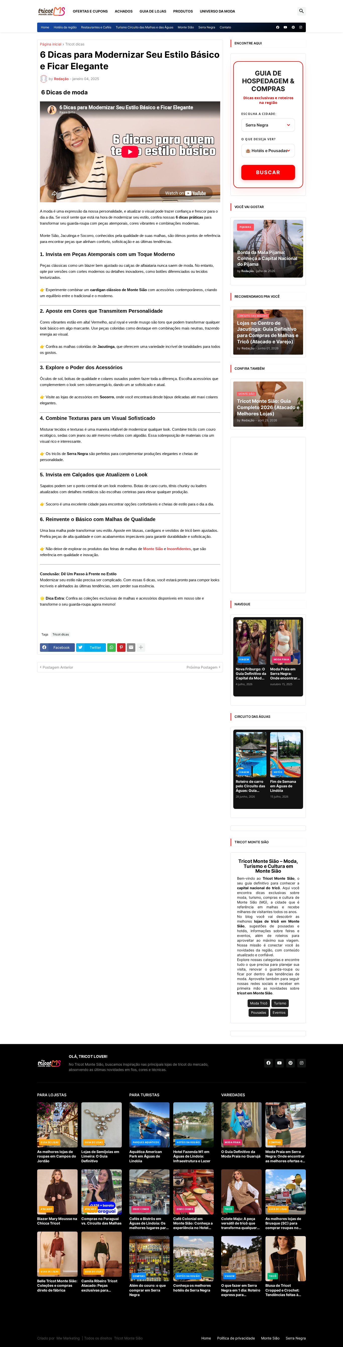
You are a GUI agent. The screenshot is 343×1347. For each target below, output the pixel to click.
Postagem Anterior (58, 667)
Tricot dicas (74, 44)
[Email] (131, 647)
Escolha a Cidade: (258, 114)
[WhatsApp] (111, 647)
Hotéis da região (65, 27)
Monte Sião (186, 27)
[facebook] (277, 27)
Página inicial (50, 44)
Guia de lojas (153, 11)
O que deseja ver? (258, 139)
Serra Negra (206, 27)
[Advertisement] (268, 515)
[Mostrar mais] (141, 647)
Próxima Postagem (202, 667)
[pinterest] (293, 27)
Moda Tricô (258, 1003)
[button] (301, 11)
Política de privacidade (236, 1338)
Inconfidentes (179, 549)
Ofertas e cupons (90, 11)
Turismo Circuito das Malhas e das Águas (144, 27)
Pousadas (258, 1012)
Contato (225, 27)
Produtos (183, 11)
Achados (124, 11)
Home (45, 27)
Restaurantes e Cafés (96, 27)
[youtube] (285, 27)
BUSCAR (268, 172)
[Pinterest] (121, 647)
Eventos (279, 1012)
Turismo (280, 1003)
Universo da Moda (217, 11)
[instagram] (300, 27)
